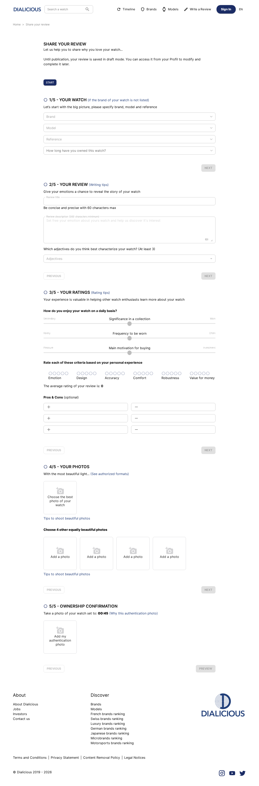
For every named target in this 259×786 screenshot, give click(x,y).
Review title (53, 197)
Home (17, 24)
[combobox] (126, 116)
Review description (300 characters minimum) (72, 216)
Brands (151, 9)
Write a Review (200, 9)
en (241, 9)
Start (50, 82)
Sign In (226, 9)
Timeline (129, 9)
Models (173, 9)
